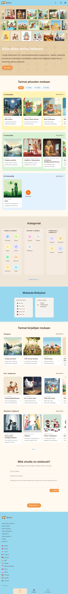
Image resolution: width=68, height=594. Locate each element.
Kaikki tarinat (33, 279)
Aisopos (7, 158)
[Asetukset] (65, 3)
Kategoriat (34, 592)
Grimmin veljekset (9, 434)
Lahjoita (4, 539)
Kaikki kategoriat (6, 528)
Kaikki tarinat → (34, 505)
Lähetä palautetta (6, 536)
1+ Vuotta (28, 87)
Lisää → (34, 449)
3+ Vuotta (37, 87)
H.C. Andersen (8, 199)
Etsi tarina (7, 67)
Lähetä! (55, 490)
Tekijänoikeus (5, 533)
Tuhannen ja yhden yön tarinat (32, 158)
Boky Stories (8, 117)
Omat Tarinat (48, 592)
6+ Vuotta (46, 87)
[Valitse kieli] (56, 2)
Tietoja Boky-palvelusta (8, 523)
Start (20, 592)
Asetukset (4, 541)
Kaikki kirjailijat (6, 526)
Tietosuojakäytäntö (7, 531)
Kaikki (21, 87)
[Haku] (61, 3)
